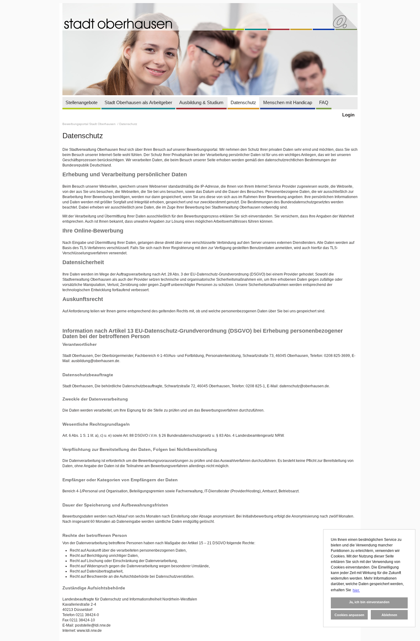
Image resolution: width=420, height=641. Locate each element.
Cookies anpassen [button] (349, 615)
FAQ (323, 102)
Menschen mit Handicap (287, 102)
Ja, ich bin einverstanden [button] (369, 602)
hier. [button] (356, 590)
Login (348, 114)
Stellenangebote (81, 102)
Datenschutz (243, 102)
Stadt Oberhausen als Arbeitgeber (138, 102)
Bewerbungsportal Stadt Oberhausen (89, 124)
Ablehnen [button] (389, 615)
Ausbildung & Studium (201, 102)
